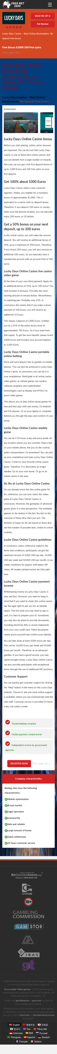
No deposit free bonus (34, 101)
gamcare (36, 1000)
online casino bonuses (40, 145)
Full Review (42, 24)
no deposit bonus (39, 202)
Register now (19, 764)
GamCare (24, 1015)
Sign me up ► (43, 16)
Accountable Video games (17, 989)
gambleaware (22, 1000)
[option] (21, 122)
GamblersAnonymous (44, 1015)
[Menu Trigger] (50, 4)
